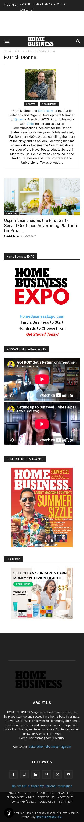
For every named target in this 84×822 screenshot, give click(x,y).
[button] (6, 41)
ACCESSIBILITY (66, 797)
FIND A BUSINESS (43, 4)
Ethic (30, 124)
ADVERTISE (60, 4)
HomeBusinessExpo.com (42, 316)
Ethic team (45, 111)
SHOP (27, 793)
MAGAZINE (25, 4)
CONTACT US (47, 801)
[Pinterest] (46, 774)
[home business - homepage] (42, 687)
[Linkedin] (35, 774)
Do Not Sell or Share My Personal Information (42, 786)
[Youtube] (68, 774)
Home (7, 51)
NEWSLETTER (26, 9)
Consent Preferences (24, 801)
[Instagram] (24, 774)
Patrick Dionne (13, 236)
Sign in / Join (10, 4)
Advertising (11, 213)
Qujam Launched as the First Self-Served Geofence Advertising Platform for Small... (40, 225)
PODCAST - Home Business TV (26, 349)
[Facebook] (13, 774)
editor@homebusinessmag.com (50, 747)
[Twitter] (57, 774)
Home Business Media (49, 817)
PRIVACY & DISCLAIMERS (20, 797)
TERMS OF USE (46, 797)
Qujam (19, 119)
